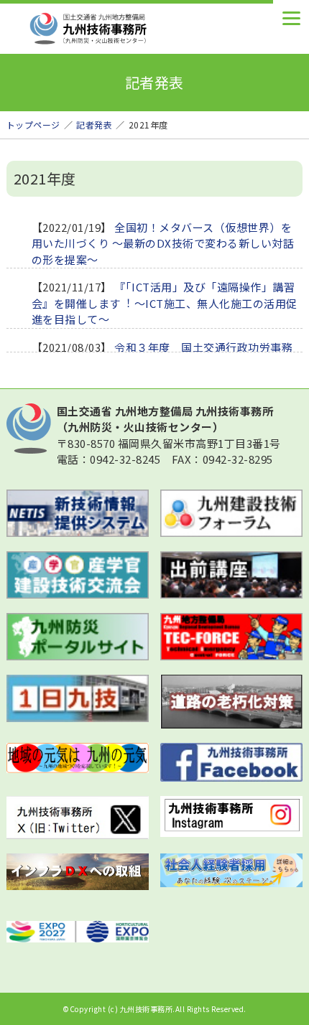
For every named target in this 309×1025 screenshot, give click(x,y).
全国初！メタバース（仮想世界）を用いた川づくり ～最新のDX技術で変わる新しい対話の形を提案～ (163, 243)
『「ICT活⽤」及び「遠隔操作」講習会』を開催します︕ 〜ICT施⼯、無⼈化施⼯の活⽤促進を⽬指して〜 (165, 303)
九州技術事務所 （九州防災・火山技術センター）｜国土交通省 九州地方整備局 (114, 29)
